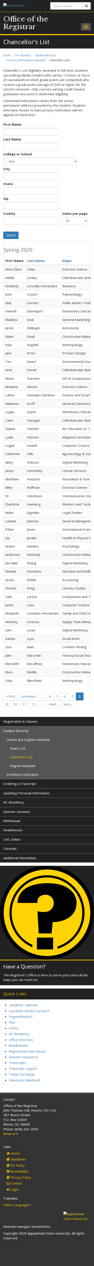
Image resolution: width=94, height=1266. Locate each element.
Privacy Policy (20, 1177)
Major (67, 260)
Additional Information (19, 858)
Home (7, 55)
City (6, 169)
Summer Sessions (16, 811)
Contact (16, 1183)
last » (68, 704)
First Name (12, 124)
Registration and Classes (27, 1051)
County (9, 213)
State (8, 184)
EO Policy (17, 1165)
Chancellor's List (21, 757)
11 (25, 704)
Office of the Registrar (25, 23)
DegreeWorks (21, 1016)
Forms (13, 1028)
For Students (23, 55)
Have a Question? (24, 966)
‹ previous (28, 696)
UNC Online (11, 839)
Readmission (13, 830)
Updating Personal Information (26, 793)
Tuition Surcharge (22, 1074)
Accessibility (18, 1171)
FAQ (12, 1022)
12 (34, 704)
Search (11, 235)
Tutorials (10, 848)
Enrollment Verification (22, 774)
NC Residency (13, 802)
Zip (6, 198)
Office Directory (21, 1039)
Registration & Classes (20, 721)
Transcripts (17, 1062)
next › (53, 704)
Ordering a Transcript (19, 783)
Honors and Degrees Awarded (26, 60)
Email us (10, 1133)
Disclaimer (18, 1159)
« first (10, 696)
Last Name (12, 139)
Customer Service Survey (29, 1011)
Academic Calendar (24, 1005)
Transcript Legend (23, 1068)
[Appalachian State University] (23, 6)
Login (13, 1189)
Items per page (74, 213)
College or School (17, 154)
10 (15, 704)
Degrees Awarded (22, 766)
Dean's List (18, 748)
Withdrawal (11, 821)
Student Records (45, 55)
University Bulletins (24, 1080)
